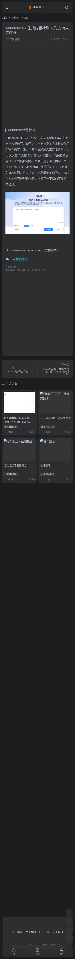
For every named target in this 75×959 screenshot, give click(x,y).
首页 (6, 17)
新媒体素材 (16, 17)
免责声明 (31, 932)
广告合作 (44, 932)
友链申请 (17, 932)
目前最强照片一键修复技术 (55, 418)
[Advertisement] (37, 87)
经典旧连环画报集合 (15, 465)
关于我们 (58, 932)
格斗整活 (45, 465)
